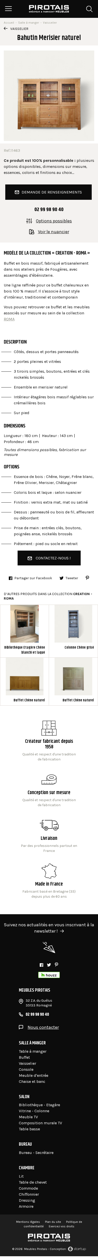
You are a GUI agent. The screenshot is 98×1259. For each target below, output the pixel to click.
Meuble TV (28, 1117)
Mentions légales (28, 1222)
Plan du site (53, 1222)
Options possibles (54, 220)
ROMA (9, 319)
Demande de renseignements (52, 192)
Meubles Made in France (49, 881)
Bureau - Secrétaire (36, 1152)
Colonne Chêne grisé (73, 631)
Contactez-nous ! (53, 558)
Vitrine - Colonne (34, 1110)
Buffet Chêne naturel (24, 681)
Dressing (27, 1200)
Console (26, 1069)
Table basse (29, 1129)
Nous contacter (43, 1027)
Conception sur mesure (49, 835)
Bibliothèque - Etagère (39, 1104)
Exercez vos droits (61, 1226)
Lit (21, 1176)
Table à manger (32, 1051)
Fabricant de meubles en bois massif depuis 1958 (49, 741)
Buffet (24, 1057)
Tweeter (72, 578)
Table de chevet (33, 1182)
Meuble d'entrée (33, 1075)
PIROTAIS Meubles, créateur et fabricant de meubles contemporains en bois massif (49, 9)
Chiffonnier (29, 1194)
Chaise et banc (32, 1081)
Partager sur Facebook (33, 578)
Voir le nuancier (53, 231)
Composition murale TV (40, 1123)
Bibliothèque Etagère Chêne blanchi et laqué (24, 631)
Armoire (26, 1206)
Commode (28, 1188)
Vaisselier (19, 29)
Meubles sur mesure (49, 790)
